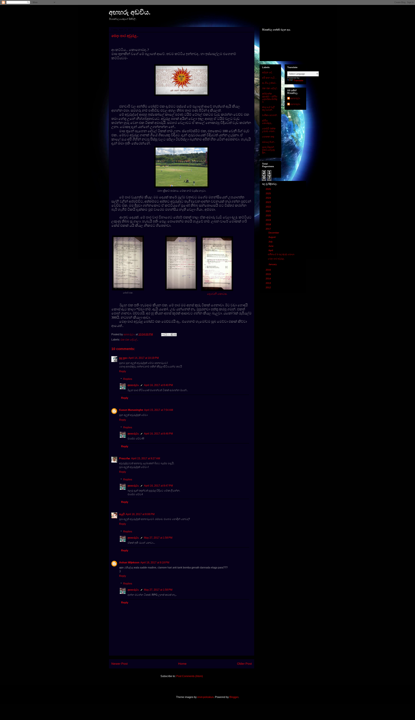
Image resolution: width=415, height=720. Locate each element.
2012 (269, 287)
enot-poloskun (205, 697)
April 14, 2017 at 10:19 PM (143, 358)
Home (182, 663)
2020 (269, 215)
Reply (122, 371)
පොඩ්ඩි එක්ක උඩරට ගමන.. (269, 129)
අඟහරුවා (295, 98)
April (271, 250)
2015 (269, 274)
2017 (269, 228)
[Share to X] (169, 334)
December (274, 232)
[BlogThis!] (165, 334)
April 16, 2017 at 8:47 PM (158, 485)
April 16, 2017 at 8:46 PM (158, 433)
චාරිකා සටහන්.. (270, 115)
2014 (269, 278)
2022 (269, 206)
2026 (269, 189)
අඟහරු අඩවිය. (129, 12)
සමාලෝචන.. (268, 142)
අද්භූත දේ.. (267, 72)
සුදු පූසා (123, 358)
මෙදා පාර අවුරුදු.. (276, 258)
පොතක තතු (268, 136)
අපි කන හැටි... (269, 77)
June (271, 246)
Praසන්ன (124, 458)
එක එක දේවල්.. (129, 339)
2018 (269, 224)
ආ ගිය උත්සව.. (269, 83)
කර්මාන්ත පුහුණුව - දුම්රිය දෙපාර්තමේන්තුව (269, 97)
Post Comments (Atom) (189, 676)
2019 (269, 220)
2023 (269, 202)
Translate (298, 80)
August (272, 237)
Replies (127, 379)
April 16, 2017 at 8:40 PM (158, 385)
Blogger (233, 697)
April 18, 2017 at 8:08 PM (140, 514)
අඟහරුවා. (133, 385)
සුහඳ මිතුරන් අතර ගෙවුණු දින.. (268, 150)
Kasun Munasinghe (131, 410)
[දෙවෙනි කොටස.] (181, 289)
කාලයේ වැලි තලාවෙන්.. (268, 108)
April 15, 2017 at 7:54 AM (158, 410)
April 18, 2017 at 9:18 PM (154, 562)
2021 (269, 211)
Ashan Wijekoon (129, 562)
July (270, 241)
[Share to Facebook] (172, 334)
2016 (269, 269)
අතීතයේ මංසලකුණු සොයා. (281, 254)
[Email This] (162, 334)
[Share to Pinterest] (175, 334)
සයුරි (122, 514)
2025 (269, 193)
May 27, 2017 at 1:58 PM (158, 537)
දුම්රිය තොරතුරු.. (267, 122)
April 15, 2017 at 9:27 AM (145, 458)
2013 (269, 283)
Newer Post (119, 663)
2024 (269, 197)
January (272, 264)
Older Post (244, 663)
